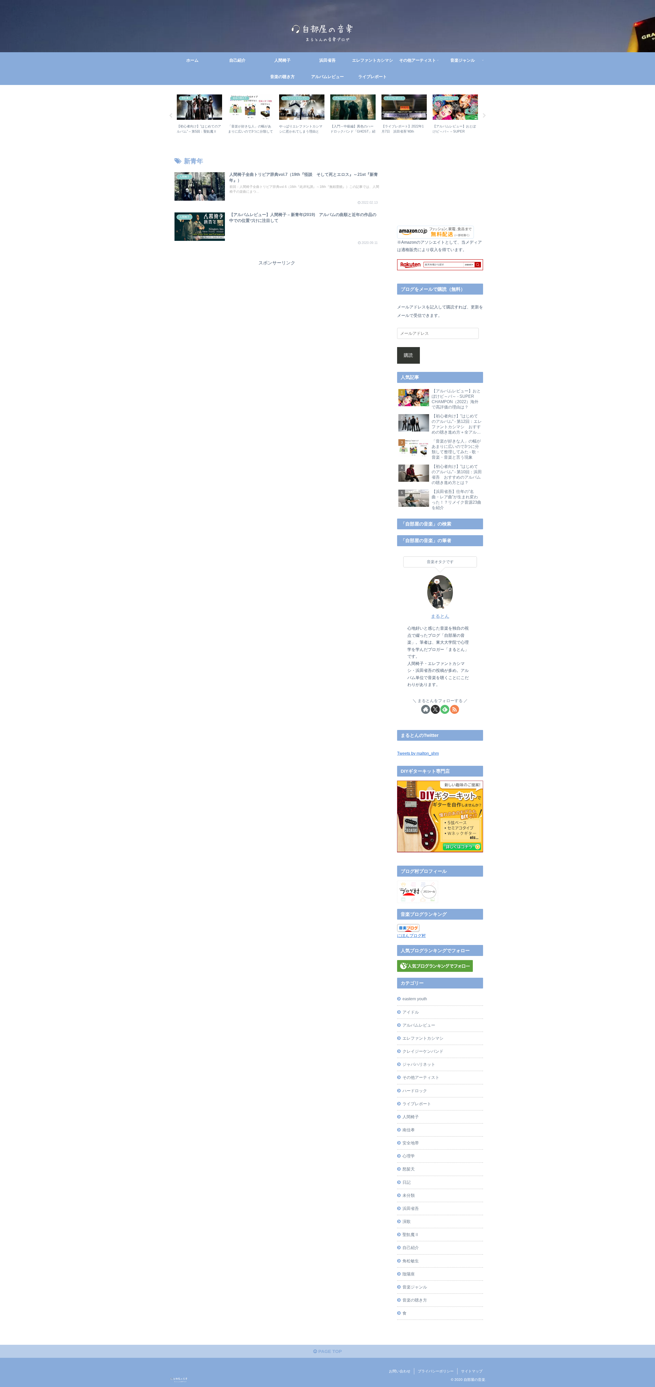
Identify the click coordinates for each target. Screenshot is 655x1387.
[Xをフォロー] (435, 709)
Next (484, 115)
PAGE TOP (329, 1351)
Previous (170, 115)
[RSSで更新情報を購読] (454, 709)
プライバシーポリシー (436, 1371)
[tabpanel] (200, 115)
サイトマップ (472, 1371)
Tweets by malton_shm (418, 753)
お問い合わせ (399, 1371)
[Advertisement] (276, 303)
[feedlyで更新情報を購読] (444, 709)
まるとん (440, 616)
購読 (408, 355)
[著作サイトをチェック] (425, 709)
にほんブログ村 (411, 935)
